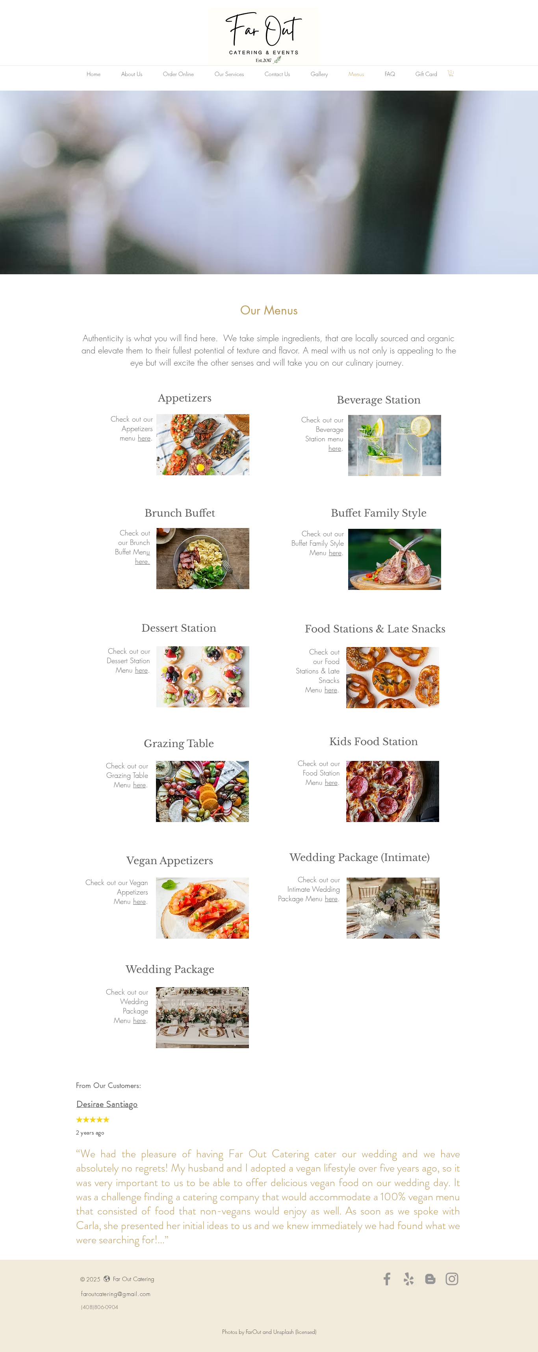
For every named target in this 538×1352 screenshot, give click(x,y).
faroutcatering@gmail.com (115, 1294)
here (144, 438)
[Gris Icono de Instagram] (451, 1278)
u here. (142, 556)
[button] (451, 73)
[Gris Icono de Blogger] (430, 1278)
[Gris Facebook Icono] (386, 1278)
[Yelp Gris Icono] (408, 1278)
